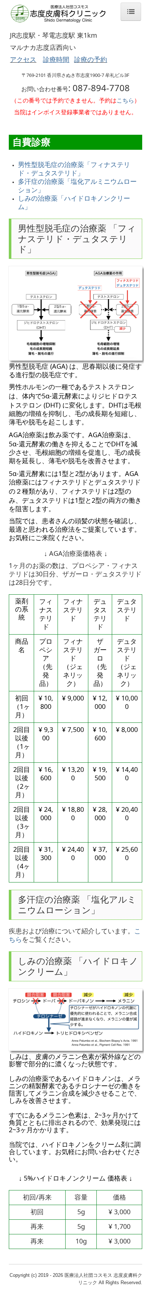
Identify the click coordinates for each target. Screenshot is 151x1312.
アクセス (23, 59)
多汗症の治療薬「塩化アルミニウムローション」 (77, 185)
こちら (125, 100)
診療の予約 (90, 59)
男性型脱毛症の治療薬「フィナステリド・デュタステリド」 (74, 168)
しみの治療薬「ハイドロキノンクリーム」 (74, 202)
